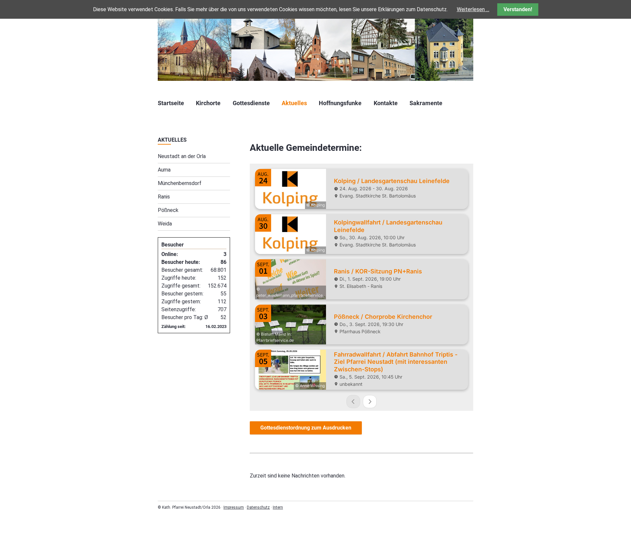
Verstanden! (517, 9)
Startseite (171, 103)
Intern (278, 507)
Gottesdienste (251, 103)
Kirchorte (208, 103)
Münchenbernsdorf (179, 183)
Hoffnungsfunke (340, 103)
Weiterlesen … (473, 9)
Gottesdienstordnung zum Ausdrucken (305, 428)
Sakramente (425, 103)
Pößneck (168, 210)
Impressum (233, 507)
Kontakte (386, 103)
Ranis (164, 197)
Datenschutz (258, 507)
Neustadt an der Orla (182, 156)
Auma (164, 170)
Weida (165, 224)
